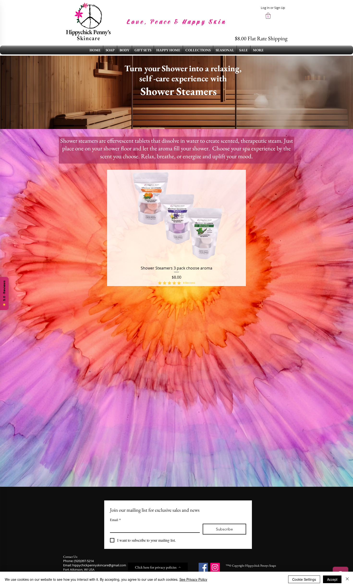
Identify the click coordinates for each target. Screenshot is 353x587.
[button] (268, 16)
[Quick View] (176, 216)
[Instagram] (215, 567)
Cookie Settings (304, 579)
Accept (332, 579)
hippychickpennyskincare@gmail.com (99, 565)
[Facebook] (203, 567)
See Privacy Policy (193, 579)
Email (115, 520)
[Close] (347, 579)
